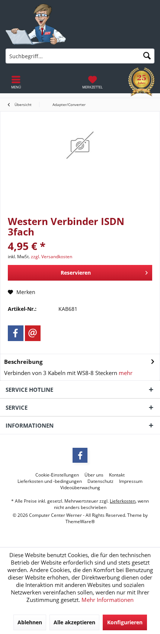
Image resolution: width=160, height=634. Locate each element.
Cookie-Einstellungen (57, 475)
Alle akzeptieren (74, 622)
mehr (124, 373)
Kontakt (117, 475)
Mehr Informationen (107, 599)
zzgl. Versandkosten (51, 256)
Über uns (93, 475)
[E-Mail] (33, 333)
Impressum (131, 481)
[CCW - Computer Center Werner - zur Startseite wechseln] (36, 24)
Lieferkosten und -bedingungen (49, 481)
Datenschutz (100, 481)
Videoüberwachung (80, 488)
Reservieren (76, 272)
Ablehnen (29, 622)
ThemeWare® (80, 521)
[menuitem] (92, 82)
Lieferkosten (122, 501)
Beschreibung (23, 361)
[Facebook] (15, 333)
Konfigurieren (125, 622)
